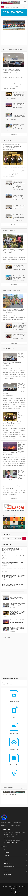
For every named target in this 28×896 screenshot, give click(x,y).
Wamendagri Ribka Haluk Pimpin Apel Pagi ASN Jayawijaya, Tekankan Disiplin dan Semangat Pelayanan (19, 196)
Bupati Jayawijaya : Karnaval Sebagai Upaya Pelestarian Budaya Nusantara (13, 310)
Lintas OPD (7, 140)
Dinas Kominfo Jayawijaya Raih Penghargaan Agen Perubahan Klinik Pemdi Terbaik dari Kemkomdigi (19, 95)
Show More (14, 134)
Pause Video (13, 516)
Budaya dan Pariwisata (11, 290)
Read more (12, 88)
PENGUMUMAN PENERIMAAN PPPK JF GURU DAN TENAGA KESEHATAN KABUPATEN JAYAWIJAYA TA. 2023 (13, 576)
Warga (5, 860)
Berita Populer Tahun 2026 (16, 593)
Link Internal (8, 787)
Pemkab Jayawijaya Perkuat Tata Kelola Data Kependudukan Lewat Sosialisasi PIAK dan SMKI (17, 604)
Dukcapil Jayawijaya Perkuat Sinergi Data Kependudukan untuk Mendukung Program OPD (12, 70)
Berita (5, 849)
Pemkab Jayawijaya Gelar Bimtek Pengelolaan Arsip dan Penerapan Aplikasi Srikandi (19, 216)
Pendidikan (6, 858)
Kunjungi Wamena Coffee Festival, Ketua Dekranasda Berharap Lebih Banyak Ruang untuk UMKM (19, 326)
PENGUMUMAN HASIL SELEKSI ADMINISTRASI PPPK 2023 (13, 569)
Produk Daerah (9, 231)
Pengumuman (7, 871)
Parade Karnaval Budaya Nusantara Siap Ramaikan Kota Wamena (19, 336)
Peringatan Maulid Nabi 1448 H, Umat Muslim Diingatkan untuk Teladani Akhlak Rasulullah (19, 126)
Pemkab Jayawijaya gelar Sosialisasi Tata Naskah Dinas (19, 207)
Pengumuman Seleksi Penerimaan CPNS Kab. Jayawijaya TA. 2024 (12, 563)
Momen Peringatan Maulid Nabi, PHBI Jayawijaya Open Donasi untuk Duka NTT (19, 116)
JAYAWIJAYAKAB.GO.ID (11, 842)
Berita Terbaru (5, 593)
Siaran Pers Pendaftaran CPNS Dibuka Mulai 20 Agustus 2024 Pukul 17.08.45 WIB (13, 556)
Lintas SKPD (7, 852)
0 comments (20, 189)
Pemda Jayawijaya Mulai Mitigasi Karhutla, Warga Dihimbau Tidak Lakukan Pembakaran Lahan (19, 105)
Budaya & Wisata (8, 863)
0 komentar (10, 74)
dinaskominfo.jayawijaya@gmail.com (14, 839)
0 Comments (10, 254)
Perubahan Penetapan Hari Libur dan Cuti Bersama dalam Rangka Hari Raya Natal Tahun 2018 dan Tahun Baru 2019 (13, 584)
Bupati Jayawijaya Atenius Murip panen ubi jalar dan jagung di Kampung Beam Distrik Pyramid (14, 250)
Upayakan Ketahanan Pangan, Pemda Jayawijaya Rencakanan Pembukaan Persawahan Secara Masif (19, 267)
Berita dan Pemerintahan (12, 49)
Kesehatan (6, 855)
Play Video (5, 516)
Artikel (5, 869)
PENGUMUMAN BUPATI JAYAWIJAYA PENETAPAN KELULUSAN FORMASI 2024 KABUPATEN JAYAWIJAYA (12, 549)
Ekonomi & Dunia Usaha (9, 866)
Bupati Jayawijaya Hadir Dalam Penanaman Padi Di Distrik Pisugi (19, 277)
